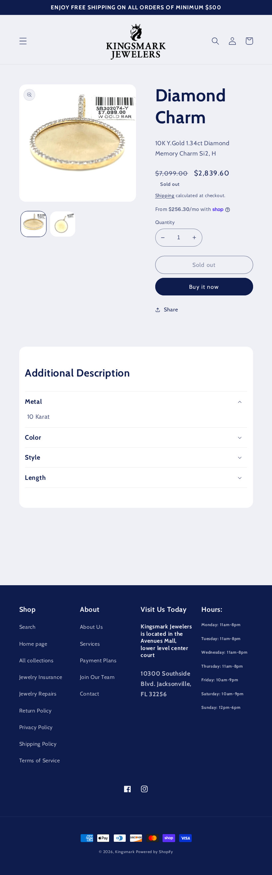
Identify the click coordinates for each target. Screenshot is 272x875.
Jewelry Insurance (40, 677)
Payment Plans (98, 660)
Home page (33, 643)
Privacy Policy (36, 727)
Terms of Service (39, 760)
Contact (89, 693)
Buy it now (204, 286)
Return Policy (35, 710)
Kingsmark (124, 851)
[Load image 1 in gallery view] (33, 224)
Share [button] (171, 309)
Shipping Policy (38, 743)
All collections (36, 660)
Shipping (164, 195)
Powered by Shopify (154, 851)
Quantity (165, 222)
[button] (23, 41)
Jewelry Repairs (38, 693)
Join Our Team (97, 677)
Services (90, 643)
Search (27, 626)
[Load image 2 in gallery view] (62, 224)
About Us (91, 626)
